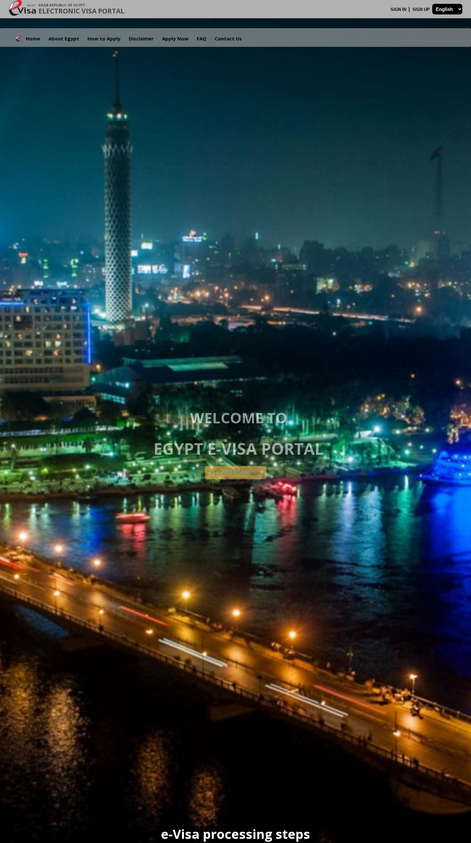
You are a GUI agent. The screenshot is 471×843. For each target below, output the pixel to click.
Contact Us (228, 38)
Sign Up (421, 9)
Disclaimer (141, 38)
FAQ (201, 38)
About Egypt (63, 38)
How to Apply (103, 38)
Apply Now (175, 38)
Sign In (399, 9)
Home (33, 38)
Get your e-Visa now (362, 472)
